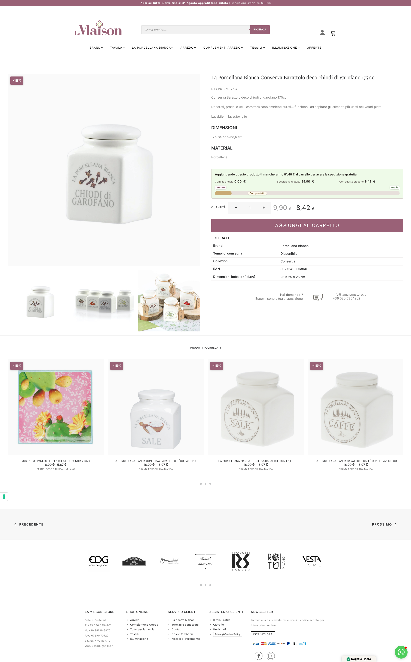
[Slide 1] (38, 300)
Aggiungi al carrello (307, 225)
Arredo (134, 620)
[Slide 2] (103, 300)
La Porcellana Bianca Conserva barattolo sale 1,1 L (255, 461)
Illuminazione (139, 638)
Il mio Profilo (222, 620)
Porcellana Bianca (294, 246)
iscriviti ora (263, 634)
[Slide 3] (169, 300)
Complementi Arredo (144, 624)
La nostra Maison (183, 620)
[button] (236, 208)
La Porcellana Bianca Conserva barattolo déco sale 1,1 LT (156, 461)
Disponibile (289, 254)
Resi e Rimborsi (182, 634)
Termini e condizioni (185, 624)
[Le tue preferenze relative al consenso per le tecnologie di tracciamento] (4, 497)
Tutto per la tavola (142, 629)
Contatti (177, 629)
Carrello (218, 624)
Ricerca (260, 29)
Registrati (219, 629)
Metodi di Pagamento (186, 638)
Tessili (134, 634)
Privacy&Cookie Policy (227, 634)
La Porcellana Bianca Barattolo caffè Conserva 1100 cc (356, 461)
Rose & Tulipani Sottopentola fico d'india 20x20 (55, 461)
